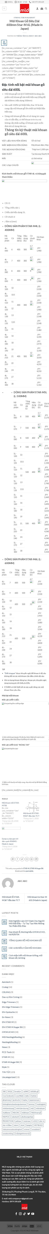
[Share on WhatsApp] (13, 859)
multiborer (6, 1113)
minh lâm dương (22, 1108)
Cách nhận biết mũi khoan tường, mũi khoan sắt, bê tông (25, 956)
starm (16, 1125)
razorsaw (27, 1121)
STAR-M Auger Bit (28, 17)
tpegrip (29, 1125)
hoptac (24, 1100)
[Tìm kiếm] (46, 8)
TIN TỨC (6, 1072)
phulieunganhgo (27, 1117)
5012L (10, 1091)
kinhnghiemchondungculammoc (14, 1104)
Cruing (5, 987)
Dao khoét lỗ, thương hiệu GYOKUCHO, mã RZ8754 (27, 933)
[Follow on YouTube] (32, 1213)
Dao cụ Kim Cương (10, 997)
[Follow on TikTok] (24, 1213)
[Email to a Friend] (27, 859)
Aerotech (6, 982)
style (22, 1125)
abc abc (38, 36)
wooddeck (36, 1129)
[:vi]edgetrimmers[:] (22, 1134)
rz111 (35, 1121)
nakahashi (15, 1117)
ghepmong (7, 1100)
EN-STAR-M (8, 1022)
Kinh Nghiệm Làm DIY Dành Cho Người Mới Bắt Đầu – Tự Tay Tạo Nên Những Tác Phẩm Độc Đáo (26, 923)
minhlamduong (8, 1108)
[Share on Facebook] (17, 859)
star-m (41, 1121)
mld (32, 1108)
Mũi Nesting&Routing (12, 1037)
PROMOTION (8, 1121)
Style (4, 1067)
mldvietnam (40, 1108)
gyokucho (16, 1100)
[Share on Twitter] (22, 859)
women (27, 1129)
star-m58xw (7, 1125)
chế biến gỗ (34, 1091)
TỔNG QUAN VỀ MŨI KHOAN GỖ (25, 940)
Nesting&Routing (10, 1042)
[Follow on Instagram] (20, 1213)
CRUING (6, 992)
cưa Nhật (19, 1096)
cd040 (25, 1091)
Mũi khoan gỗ (36, 1113)
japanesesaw (34, 1100)
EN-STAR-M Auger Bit (12, 1027)
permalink (29, 871)
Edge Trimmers (9, 1002)
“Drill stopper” (10, 673)
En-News (6, 1017)
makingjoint (41, 1104)
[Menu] (4, 8)
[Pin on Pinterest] (31, 859)
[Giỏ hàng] (42, 8)
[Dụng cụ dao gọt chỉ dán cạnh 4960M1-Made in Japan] (11, 832)
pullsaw (18, 1121)
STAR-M (17, 17)
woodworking (8, 1134)
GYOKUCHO (8, 1032)
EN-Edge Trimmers (10, 1007)
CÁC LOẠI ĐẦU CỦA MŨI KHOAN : (25, 948)
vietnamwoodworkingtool (12, 1129)
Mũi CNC (16, 1113)
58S (4, 1091)
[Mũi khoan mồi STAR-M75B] (12, 813)
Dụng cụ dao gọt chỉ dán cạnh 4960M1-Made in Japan (10, 841)
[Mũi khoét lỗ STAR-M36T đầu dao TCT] (32, 807)
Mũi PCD (6, 1117)
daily (27, 1096)
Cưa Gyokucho (8, 1096)
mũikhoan (25, 1113)
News (4, 1047)
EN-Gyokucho (8, 1012)
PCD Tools (7, 1052)
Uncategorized (8, 1077)
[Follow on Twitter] (28, 1213)
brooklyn (18, 1091)
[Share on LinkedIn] (36, 859)
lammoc (31, 1104)
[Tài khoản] (37, 8)
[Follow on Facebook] (16, 1213)
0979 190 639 (15, 1201)
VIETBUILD (38, 1125)
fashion (34, 1096)
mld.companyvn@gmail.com (20, 1198)
